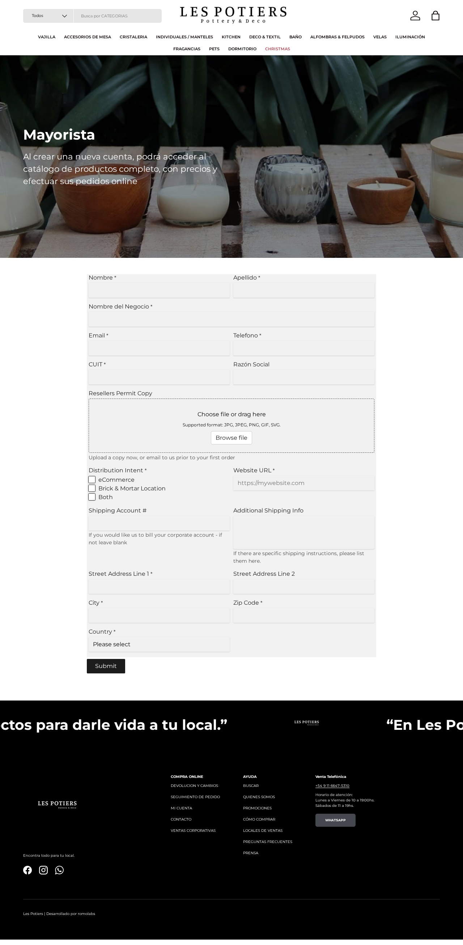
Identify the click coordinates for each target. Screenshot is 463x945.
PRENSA (250, 853)
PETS (214, 48)
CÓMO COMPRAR (259, 819)
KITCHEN (231, 36)
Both (105, 497)
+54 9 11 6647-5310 (332, 785)
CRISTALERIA (133, 36)
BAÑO (295, 36)
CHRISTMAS (277, 48)
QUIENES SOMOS (259, 797)
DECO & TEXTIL (265, 36)
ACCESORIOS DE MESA (87, 36)
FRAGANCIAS (186, 48)
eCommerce (116, 479)
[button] (435, 16)
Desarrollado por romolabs (70, 913)
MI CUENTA (181, 808)
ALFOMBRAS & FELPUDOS (337, 36)
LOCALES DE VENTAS (263, 830)
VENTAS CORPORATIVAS (193, 830)
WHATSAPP (335, 820)
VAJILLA (46, 36)
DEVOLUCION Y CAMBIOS (194, 785)
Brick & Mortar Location (132, 488)
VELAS (380, 36)
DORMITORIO (242, 48)
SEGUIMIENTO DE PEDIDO (195, 797)
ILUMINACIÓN (410, 36)
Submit (106, 666)
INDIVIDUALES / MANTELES (184, 36)
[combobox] (92, 16)
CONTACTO (181, 819)
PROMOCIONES (257, 808)
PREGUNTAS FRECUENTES (267, 841)
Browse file (231, 437)
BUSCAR (251, 785)
